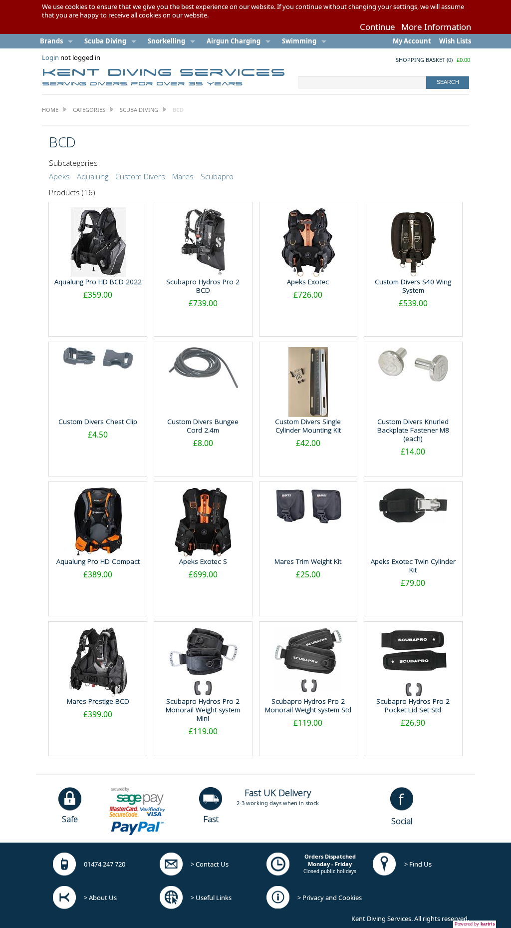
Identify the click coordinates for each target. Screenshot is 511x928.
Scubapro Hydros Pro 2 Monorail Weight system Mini (203, 710)
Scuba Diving (105, 40)
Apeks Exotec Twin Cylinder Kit (413, 565)
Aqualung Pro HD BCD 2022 (98, 281)
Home (50, 109)
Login (50, 57)
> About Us (100, 897)
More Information (436, 26)
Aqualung (92, 176)
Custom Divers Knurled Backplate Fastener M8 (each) (413, 430)
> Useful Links (211, 897)
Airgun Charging (233, 40)
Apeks (59, 176)
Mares (183, 176)
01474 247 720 (104, 864)
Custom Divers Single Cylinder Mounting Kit (308, 426)
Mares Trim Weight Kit (307, 561)
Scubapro (217, 176)
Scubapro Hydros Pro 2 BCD (203, 286)
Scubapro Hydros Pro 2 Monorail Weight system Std (308, 705)
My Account (412, 40)
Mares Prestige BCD (98, 701)
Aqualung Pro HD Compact (98, 561)
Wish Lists (455, 40)
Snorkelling (166, 40)
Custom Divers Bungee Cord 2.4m (203, 426)
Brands (51, 40)
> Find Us (418, 864)
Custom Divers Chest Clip (97, 421)
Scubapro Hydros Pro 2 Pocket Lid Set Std (413, 705)
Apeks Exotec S (203, 561)
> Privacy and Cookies (329, 897)
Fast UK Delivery (278, 793)
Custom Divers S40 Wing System (413, 286)
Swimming (299, 40)
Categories (89, 109)
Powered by (475, 924)
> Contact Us (210, 864)
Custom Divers (140, 176)
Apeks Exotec (308, 281)
